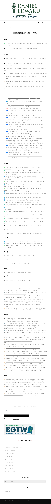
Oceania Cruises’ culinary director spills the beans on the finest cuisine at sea (26, 204)
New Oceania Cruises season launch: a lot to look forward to (21, 207)
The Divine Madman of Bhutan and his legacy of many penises (24, 98)
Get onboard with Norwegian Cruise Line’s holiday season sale (22, 172)
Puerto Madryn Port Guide (11, 471)
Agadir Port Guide (9, 465)
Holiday (29, 245)
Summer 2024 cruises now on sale (14, 192)
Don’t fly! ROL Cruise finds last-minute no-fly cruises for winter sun (23, 211)
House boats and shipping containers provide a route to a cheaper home (25, 386)
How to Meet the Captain (12, 242)
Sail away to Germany (11, 199)
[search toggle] (46, 22)
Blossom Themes (36, 500)
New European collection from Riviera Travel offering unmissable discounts (25, 185)
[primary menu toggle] (5, 23)
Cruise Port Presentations (10, 450)
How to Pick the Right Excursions (14, 243)
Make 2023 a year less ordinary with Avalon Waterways (19, 181)
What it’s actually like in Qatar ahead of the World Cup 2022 (21, 221)
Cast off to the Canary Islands (13, 197)
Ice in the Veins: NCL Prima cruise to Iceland (19, 101)
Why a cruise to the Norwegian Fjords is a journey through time (22, 218)
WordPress (25, 502)
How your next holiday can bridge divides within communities (24, 105)
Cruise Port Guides (9, 444)
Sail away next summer (11, 170)
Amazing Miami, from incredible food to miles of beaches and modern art (25, 43)
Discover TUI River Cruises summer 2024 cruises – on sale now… (24, 124)
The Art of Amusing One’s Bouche (16, 108)
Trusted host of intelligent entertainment (13, 447)
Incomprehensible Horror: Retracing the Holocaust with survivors (25, 110)
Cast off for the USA (11, 176)
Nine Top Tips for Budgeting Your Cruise (16, 245)
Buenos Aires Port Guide (10, 453)
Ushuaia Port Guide (9, 456)
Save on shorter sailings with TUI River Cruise (17, 193)
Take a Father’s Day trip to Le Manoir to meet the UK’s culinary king (23, 81)
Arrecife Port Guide (9, 459)
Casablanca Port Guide (10, 468)
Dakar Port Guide (9, 462)
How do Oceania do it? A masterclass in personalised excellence (22, 188)
